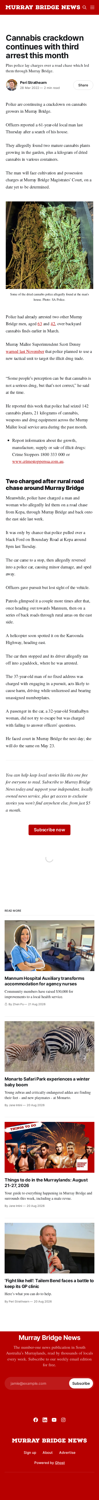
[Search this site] (84, 7)
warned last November (25, 351)
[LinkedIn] (45, 1420)
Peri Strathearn (33, 82)
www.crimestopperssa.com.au (37, 461)
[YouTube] (54, 1420)
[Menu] (92, 7)
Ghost (60, 1463)
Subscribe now (49, 829)
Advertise (67, 1452)
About (48, 1452)
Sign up (30, 1452)
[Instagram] (63, 1420)
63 (40, 323)
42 (53, 323)
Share (83, 85)
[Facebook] (35, 1420)
